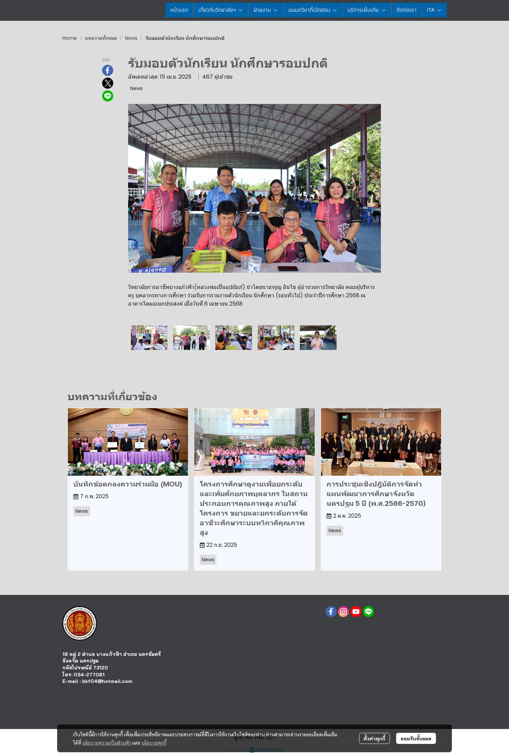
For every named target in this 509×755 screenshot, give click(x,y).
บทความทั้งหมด (101, 38)
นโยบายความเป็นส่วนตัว (106, 742)
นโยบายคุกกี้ (154, 742)
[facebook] (331, 611)
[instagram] (343, 611)
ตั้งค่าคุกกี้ (374, 738)
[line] (368, 611)
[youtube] (355, 611)
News (131, 38)
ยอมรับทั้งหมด (416, 738)
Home (69, 38)
